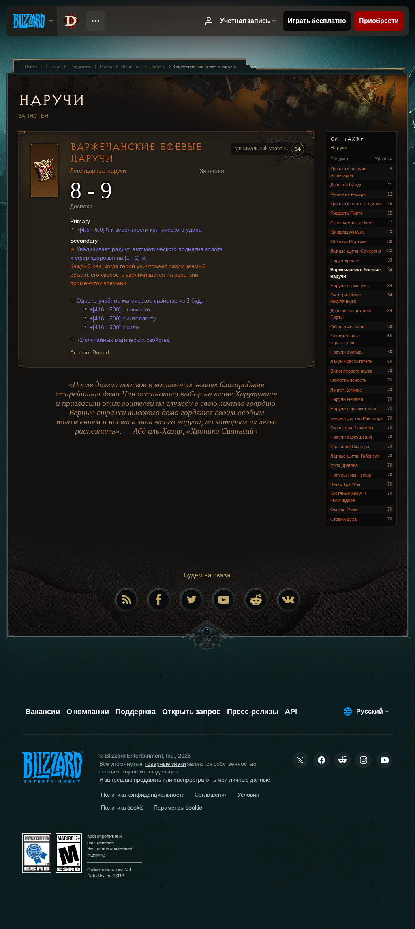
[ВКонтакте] (288, 600)
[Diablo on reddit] (256, 600)
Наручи (51, 100)
